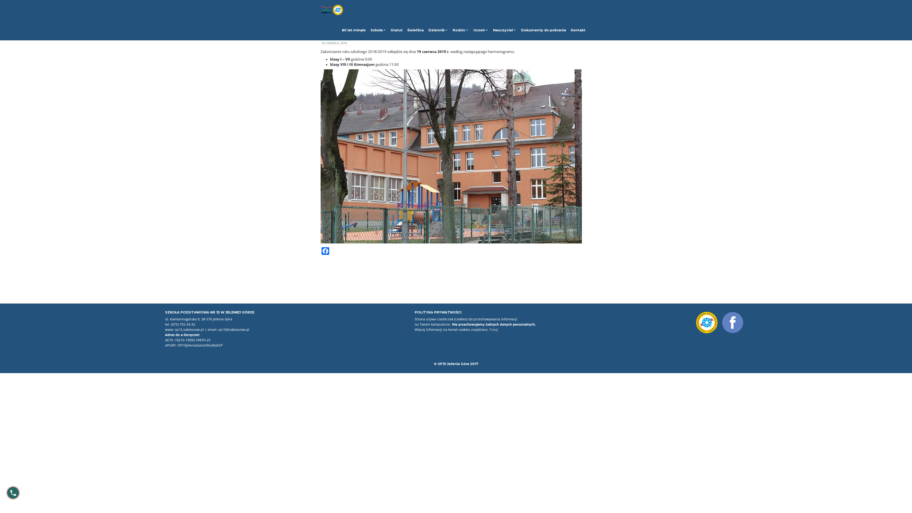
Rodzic (459, 30)
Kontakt (578, 30)
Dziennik (437, 30)
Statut (397, 30)
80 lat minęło (354, 30)
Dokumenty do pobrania (543, 30)
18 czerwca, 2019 (334, 43)
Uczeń (479, 30)
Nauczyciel (503, 30)
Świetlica (415, 30)
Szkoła (377, 30)
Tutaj (493, 329)
